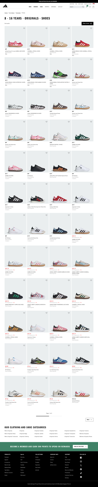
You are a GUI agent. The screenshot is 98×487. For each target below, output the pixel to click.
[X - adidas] (86, 466)
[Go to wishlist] (90, 7)
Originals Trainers (84, 430)
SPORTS (47, 6)
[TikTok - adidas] (86, 473)
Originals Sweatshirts (70, 430)
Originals (22, 430)
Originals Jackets (39, 433)
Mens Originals (8, 430)
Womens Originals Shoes (86, 436)
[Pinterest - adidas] (86, 469)
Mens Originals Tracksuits (11, 436)
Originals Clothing (24, 436)
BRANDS (53, 6)
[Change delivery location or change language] (93, 4)
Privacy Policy (38, 483)
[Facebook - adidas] (86, 458)
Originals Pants (53, 430)
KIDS (41, 6)
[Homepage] (5, 6)
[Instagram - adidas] (86, 462)
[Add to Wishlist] (24, 28)
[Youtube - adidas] (86, 477)
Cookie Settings (30, 483)
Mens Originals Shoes (10, 433)
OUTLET (60, 6)
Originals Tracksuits (70, 436)
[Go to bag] (93, 7)
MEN (30, 6)
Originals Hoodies (39, 430)
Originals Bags (23, 433)
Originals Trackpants (70, 433)
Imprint (54, 483)
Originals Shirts (53, 433)
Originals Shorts (54, 436)
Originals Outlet (38, 436)
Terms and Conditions (47, 483)
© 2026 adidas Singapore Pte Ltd (63, 483)
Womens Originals (84, 433)
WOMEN (36, 6)
